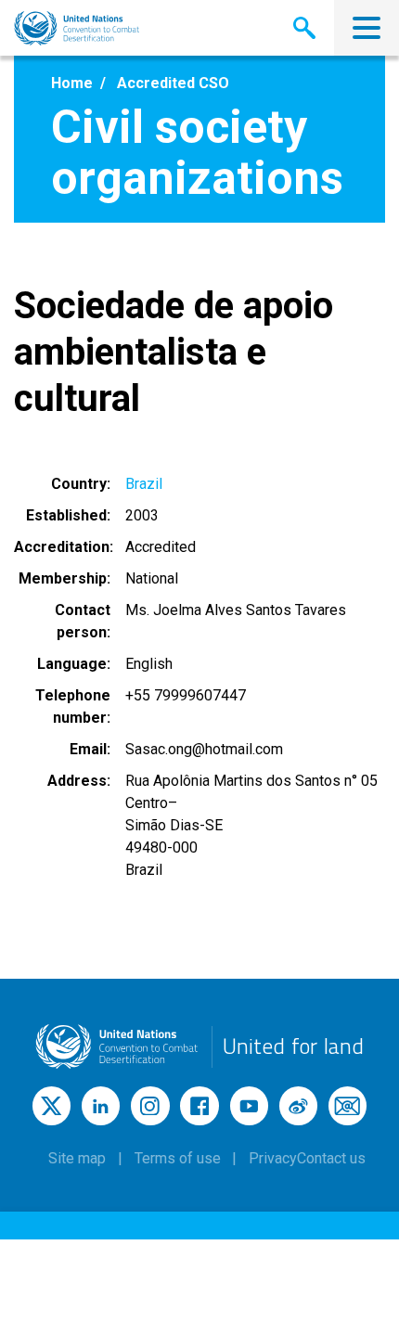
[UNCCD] (76, 28)
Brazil (143, 484)
